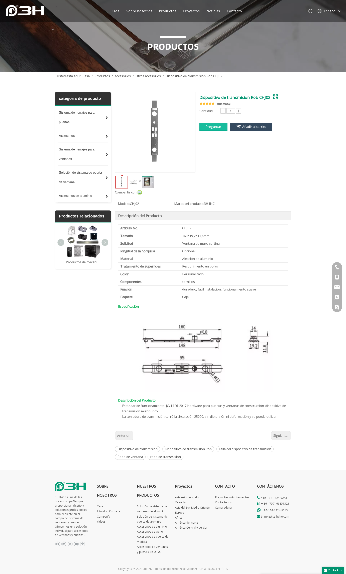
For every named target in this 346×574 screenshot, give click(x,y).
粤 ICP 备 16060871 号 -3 (211, 569)
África (178, 517)
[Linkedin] (63, 544)
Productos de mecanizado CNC (83, 262)
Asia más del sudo (187, 497)
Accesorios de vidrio (150, 531)
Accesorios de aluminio (152, 526)
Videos (101, 521)
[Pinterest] (82, 544)
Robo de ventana (130, 457)
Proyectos (191, 11)
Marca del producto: (189, 203)
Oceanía (180, 502)
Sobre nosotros (139, 11)
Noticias (213, 11)
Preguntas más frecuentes (232, 497)
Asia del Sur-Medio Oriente (192, 507)
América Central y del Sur (191, 527)
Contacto (234, 11)
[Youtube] (76, 544)
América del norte (186, 522)
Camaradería (223, 507)
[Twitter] (69, 544)
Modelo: (124, 203)
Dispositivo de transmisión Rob (188, 449)
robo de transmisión (165, 457)
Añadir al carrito (254, 126)
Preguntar (213, 126)
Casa (116, 11)
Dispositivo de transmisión (138, 449)
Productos (167, 11)
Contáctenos (223, 502)
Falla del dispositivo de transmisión (245, 449)
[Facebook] (57, 544)
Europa (179, 512)
